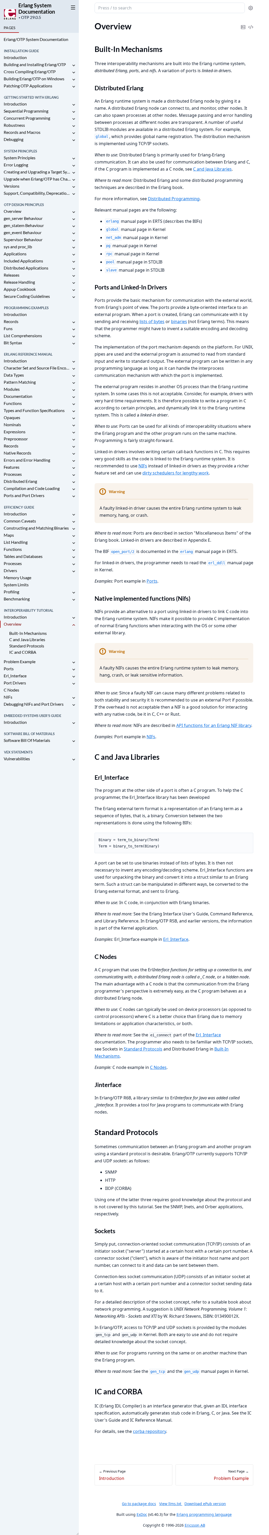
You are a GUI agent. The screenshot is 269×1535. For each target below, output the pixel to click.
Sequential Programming (26, 110)
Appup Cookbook (20, 289)
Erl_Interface (15, 675)
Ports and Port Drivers (24, 495)
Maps (9, 534)
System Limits (16, 584)
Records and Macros (22, 132)
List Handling (16, 542)
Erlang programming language (204, 1514)
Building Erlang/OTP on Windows (34, 78)
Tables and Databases (23, 556)
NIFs (8, 696)
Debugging (13, 139)
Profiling (11, 591)
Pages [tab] (9, 27)
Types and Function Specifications (34, 410)
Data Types (14, 374)
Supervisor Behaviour (23, 239)
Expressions (14, 431)
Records (11, 321)
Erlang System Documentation (36, 8)
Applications (15, 253)
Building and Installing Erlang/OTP (35, 64)
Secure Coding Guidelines (27, 296)
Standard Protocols (26, 645)
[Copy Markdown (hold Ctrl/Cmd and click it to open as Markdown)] (243, 23)
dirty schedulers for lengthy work (175, 473)
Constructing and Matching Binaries (36, 527)
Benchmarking (17, 598)
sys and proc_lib (18, 246)
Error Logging (16, 164)
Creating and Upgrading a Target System (37, 171)
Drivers (10, 570)
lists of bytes (151, 321)
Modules (12, 389)
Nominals (12, 424)
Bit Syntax (13, 342)
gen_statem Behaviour (24, 225)
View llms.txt (170, 1503)
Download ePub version (205, 1503)
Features (11, 467)
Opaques (12, 417)
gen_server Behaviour (23, 218)
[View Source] (250, 23)
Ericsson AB (195, 1525)
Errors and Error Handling (27, 459)
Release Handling (19, 281)
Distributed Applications (26, 267)
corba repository (149, 1431)
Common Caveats (20, 520)
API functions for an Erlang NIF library (213, 725)
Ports (9, 668)
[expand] (73, 65)
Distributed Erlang (20, 481)
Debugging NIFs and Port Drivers (34, 703)
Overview (12, 211)
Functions (13, 403)
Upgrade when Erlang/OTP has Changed (37, 178)
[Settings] (250, 8)
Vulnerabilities (17, 758)
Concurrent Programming (27, 117)
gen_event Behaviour (23, 232)
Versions (11, 185)
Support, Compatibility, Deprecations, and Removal (37, 193)
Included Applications (23, 260)
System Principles (19, 157)
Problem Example (19, 661)
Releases (11, 274)
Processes (13, 474)
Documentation (18, 396)
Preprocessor (16, 438)
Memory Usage (17, 577)
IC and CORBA (22, 652)
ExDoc (142, 1514)
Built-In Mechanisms (28, 633)
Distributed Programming (174, 199)
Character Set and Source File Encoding (37, 367)
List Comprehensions (23, 335)
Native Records (17, 452)
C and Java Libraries (27, 639)
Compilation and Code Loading (32, 488)
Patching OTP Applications (28, 85)
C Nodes (11, 689)
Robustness (14, 125)
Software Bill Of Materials (27, 740)
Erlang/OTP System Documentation (36, 39)
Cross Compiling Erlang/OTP (30, 71)
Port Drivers (15, 682)
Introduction (15, 57)
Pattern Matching (20, 381)
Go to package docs (139, 1504)
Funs (8, 328)
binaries (179, 321)
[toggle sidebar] (72, 7)
